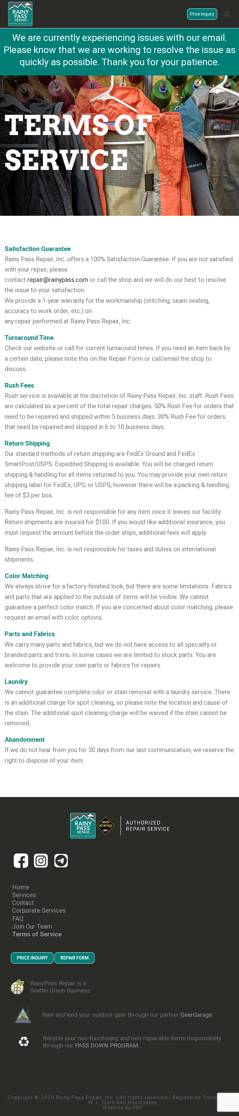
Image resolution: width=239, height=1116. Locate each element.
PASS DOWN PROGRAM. (107, 1045)
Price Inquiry (202, 14)
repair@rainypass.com (57, 279)
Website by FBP (123, 1107)
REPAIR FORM (74, 957)
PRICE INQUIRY (32, 957)
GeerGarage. (196, 1014)
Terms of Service (37, 934)
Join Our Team (32, 926)
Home (20, 887)
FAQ (17, 918)
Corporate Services (39, 910)
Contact (23, 902)
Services (24, 895)
